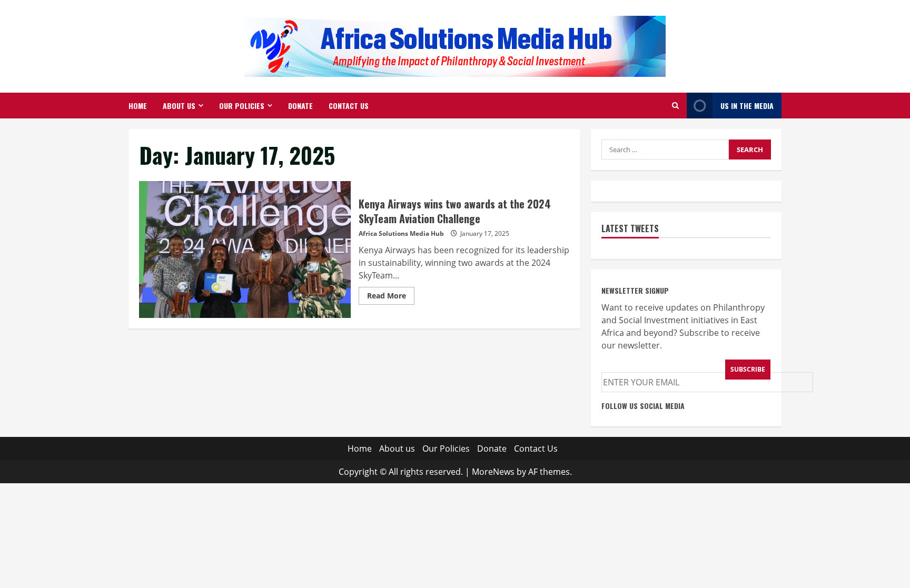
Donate (300, 105)
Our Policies (241, 105)
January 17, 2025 (484, 233)
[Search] (675, 105)
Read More (390, 297)
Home (137, 105)
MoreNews (493, 471)
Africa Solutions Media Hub (401, 233)
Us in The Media (747, 105)
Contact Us (349, 105)
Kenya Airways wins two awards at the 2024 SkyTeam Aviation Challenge (245, 249)
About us (179, 105)
